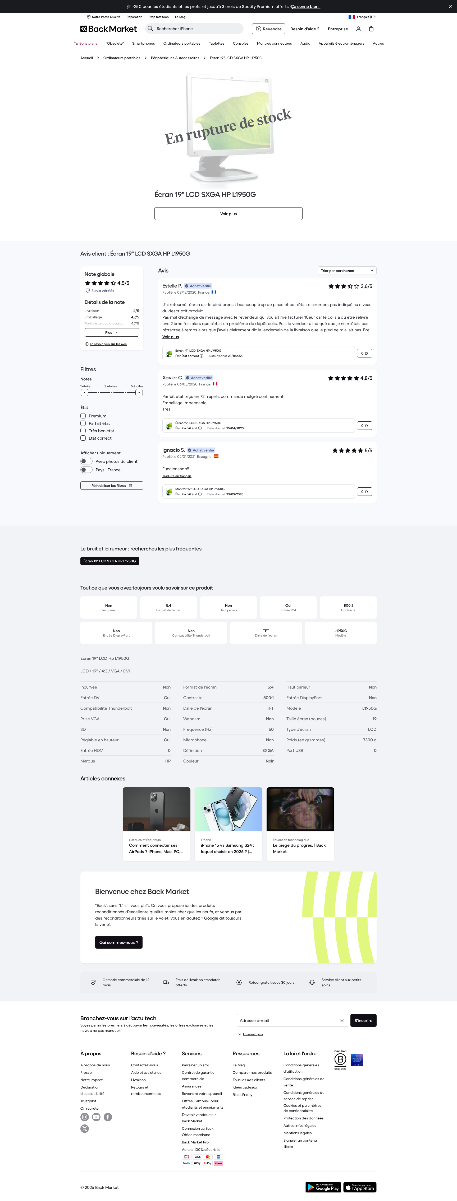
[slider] (84, 392)
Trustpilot (88, 1101)
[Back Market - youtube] (96, 1117)
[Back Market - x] (84, 1128)
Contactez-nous (144, 1065)
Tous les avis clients (249, 1079)
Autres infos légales (300, 1125)
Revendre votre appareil (202, 1093)
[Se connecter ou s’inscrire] (358, 28)
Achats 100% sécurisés (201, 1149)
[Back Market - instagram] (84, 1117)
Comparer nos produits (252, 1072)
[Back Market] (108, 29)
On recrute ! (90, 1108)
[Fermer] (450, 6)
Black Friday (242, 1094)
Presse (86, 1072)
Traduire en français (176, 476)
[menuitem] (143, 43)
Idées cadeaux (245, 1087)
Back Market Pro (195, 1142)
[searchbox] (198, 28)
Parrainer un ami (195, 1065)
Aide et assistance (146, 1072)
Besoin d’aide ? (304, 28)
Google (211, 918)
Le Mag (239, 1065)
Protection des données (304, 1118)
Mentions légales (298, 1133)
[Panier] (371, 28)
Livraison (138, 1079)
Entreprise (338, 28)
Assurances (192, 1086)
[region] (228, 825)
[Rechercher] (150, 28)
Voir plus (170, 336)
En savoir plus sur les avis (108, 344)
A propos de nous (95, 1065)
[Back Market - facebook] (108, 1117)
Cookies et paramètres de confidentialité (303, 1108)
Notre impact (91, 1079)
